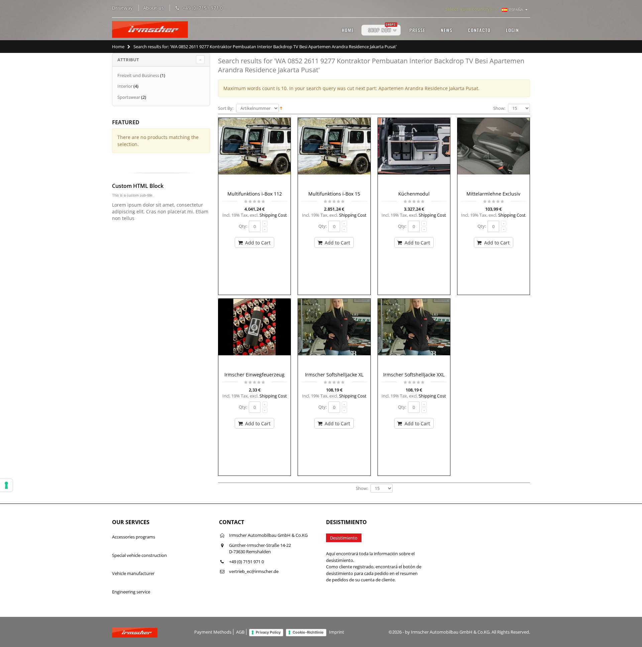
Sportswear (128, 97)
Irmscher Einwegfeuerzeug (254, 374)
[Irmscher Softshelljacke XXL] (414, 333)
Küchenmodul (414, 194)
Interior (124, 86)
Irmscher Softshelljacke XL (334, 374)
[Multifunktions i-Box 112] (254, 153)
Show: (499, 108)
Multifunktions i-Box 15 (334, 194)
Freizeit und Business (138, 75)
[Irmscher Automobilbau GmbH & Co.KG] (150, 29)
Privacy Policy (268, 632)
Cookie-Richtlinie (308, 632)
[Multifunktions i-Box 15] (334, 153)
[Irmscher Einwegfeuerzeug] (254, 333)
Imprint (336, 632)
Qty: (243, 226)
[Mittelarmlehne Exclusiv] (493, 153)
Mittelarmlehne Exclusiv (493, 194)
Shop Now (382, 29)
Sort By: (225, 108)
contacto (479, 29)
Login (512, 29)
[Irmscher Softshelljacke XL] (334, 333)
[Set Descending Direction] (281, 108)
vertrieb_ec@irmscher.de (254, 571)
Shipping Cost (273, 215)
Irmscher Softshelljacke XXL (413, 374)
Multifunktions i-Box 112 (254, 194)
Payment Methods (212, 632)
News (446, 29)
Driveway (122, 8)
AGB (240, 632)
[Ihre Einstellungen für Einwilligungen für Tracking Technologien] (6, 485)
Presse (417, 29)
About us (153, 8)
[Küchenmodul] (414, 153)
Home (118, 47)
